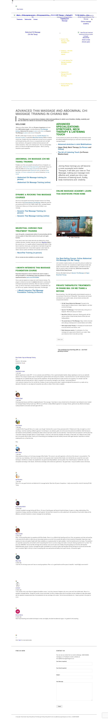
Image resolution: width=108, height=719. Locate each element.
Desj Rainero (19, 425)
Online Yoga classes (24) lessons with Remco (66, 89)
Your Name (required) (61, 661)
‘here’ (19, 640)
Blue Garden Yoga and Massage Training (26, 357)
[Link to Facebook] (83, 9)
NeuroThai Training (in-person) (29, 252)
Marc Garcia (19, 452)
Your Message (59, 681)
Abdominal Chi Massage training (31, 167)
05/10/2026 (64, 64)
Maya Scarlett (19, 534)
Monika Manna (19, 615)
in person (35, 131)
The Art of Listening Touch (68, 152)
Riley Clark (18, 561)
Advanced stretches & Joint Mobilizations (74, 144)
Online (60, 149)
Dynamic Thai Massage (78, 273)
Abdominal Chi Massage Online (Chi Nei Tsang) (66, 74)
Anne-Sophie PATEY (21, 506)
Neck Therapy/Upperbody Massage (66, 79)
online (41, 131)
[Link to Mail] (91, 9)
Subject (58, 675)
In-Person (84, 147)
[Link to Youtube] (88, 9)
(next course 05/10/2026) (32, 277)
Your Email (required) (61, 668)
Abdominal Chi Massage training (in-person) (32, 178)
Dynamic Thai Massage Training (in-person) (31, 212)
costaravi (18, 588)
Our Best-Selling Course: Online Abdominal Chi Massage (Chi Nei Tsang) (73, 259)
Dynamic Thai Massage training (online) (33, 216)
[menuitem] (18, 15)
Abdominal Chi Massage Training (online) (34, 182)
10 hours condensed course (28, 172)
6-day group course (31, 168)
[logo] (19, 9)
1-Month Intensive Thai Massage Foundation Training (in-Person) (30, 291)
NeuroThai (44, 242)
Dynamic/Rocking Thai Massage (32, 202)
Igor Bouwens (19, 479)
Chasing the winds (35, 170)
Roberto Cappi (19, 398)
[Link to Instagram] (86, 9)
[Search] (91, 19)
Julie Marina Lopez (20, 371)
